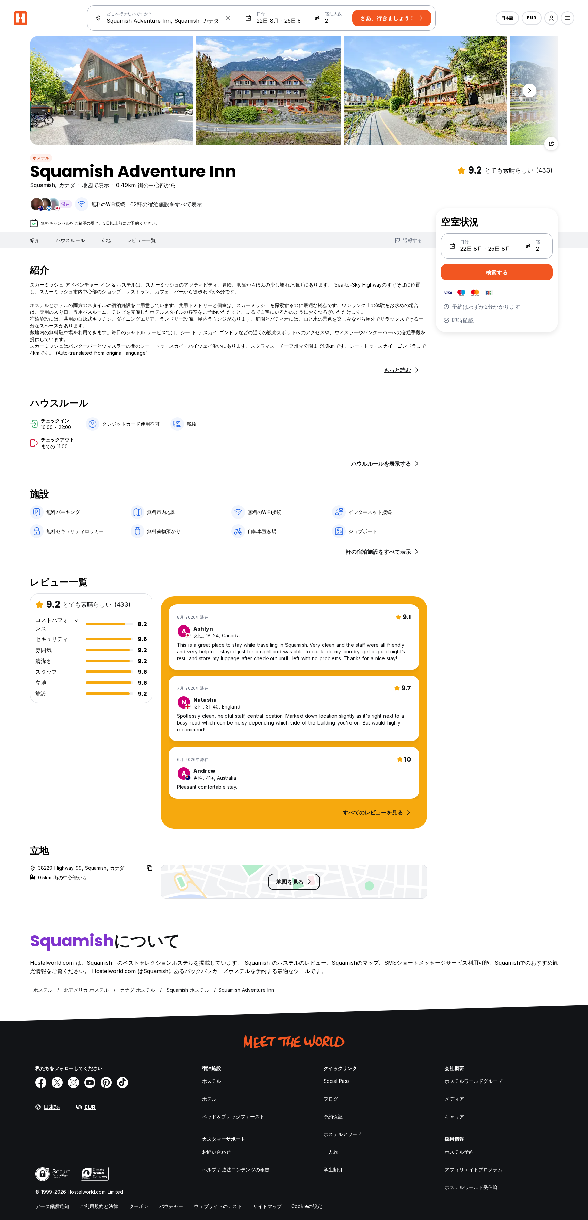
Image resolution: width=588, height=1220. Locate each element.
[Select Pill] (551, 18)
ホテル (209, 1099)
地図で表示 (95, 185)
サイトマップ (267, 1206)
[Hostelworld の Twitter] (57, 1082)
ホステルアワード (343, 1134)
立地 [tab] (106, 240)
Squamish (42, 185)
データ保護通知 (52, 1206)
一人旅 (331, 1152)
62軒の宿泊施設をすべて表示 (166, 204)
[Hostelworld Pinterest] (106, 1082)
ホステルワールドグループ (473, 1081)
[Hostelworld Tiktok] (122, 1082)
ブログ (331, 1099)
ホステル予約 (459, 1152)
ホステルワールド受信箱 (471, 1187)
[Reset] (227, 18)
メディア (454, 1099)
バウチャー (171, 1206)
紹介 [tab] (34, 240)
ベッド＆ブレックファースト (233, 1116)
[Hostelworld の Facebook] (40, 1082)
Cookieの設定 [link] (306, 1206)
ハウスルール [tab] (70, 240)
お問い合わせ (216, 1152)
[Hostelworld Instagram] (73, 1082)
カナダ (67, 185)
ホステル (41, 157)
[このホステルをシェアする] (551, 143)
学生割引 (333, 1169)
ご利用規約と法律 (99, 1206)
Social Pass (337, 1081)
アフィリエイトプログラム (473, 1169)
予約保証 (333, 1116)
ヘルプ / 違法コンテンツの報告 (236, 1169)
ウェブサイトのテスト (218, 1206)
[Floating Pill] (529, 90)
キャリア (454, 1116)
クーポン (138, 1206)
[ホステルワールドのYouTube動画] (89, 1082)
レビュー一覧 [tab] (141, 240)
